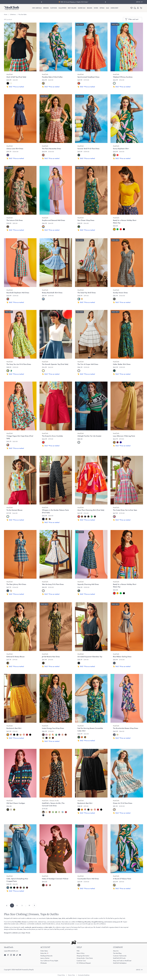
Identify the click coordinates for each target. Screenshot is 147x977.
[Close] (111, 465)
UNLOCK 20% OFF (53, 508)
